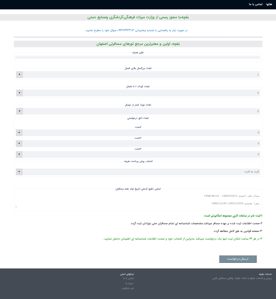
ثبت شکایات (127, 288)
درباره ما (130, 283)
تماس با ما (128, 278)
